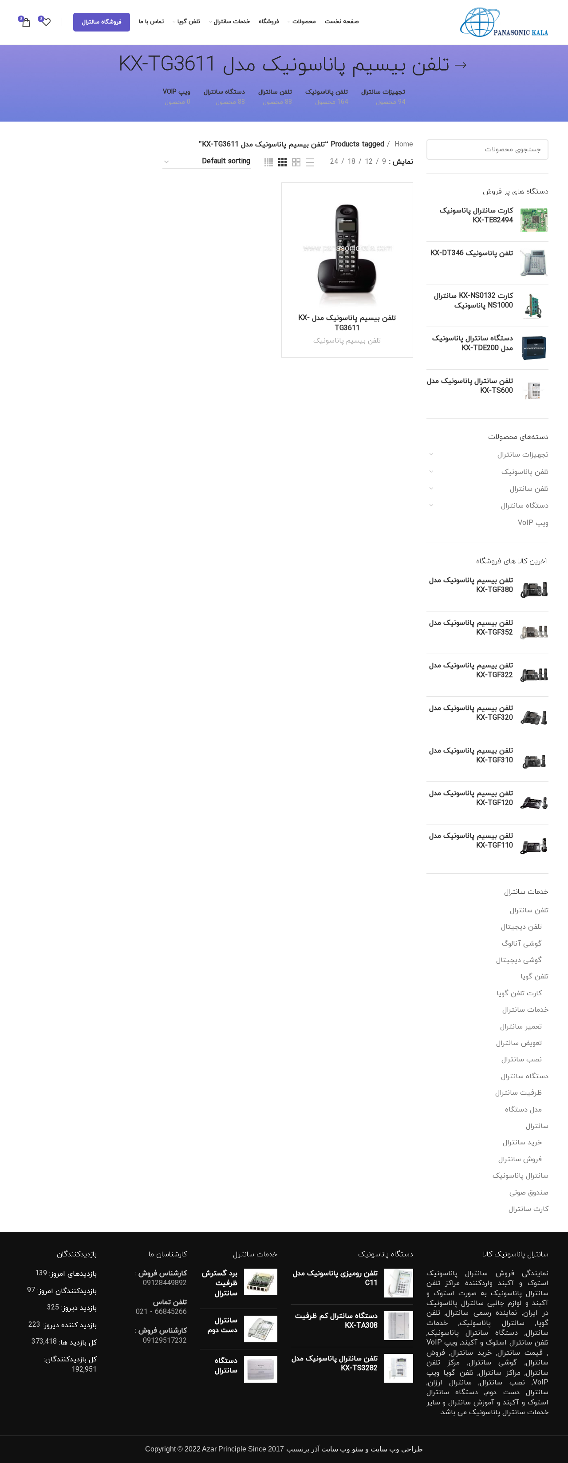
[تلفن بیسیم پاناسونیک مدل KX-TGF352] (534, 632)
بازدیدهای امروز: (72, 1274)
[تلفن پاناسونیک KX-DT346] (534, 262)
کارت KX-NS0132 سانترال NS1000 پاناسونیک (473, 301)
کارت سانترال (528, 1209)
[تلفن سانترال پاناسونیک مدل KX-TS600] (534, 390)
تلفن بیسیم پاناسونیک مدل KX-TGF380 (471, 585)
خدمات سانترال (525, 1010)
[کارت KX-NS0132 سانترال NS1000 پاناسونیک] (534, 305)
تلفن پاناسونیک (524, 472)
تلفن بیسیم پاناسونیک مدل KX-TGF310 (471, 755)
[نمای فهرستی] (310, 162)
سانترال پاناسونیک (520, 1176)
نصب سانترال (521, 1060)
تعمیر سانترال (521, 1027)
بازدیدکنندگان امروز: (66, 1291)
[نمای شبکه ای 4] (268, 162)
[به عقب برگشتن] (461, 65)
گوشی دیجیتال (519, 960)
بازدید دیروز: (78, 1308)
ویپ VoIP (533, 523)
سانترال (537, 1126)
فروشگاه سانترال (101, 22)
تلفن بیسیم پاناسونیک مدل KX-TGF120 (471, 798)
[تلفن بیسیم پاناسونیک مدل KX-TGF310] (534, 760)
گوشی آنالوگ (522, 944)
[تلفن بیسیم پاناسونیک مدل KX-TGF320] (534, 717)
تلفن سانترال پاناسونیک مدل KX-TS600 (470, 386)
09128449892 (165, 1283)
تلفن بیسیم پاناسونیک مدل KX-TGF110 (471, 841)
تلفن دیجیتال (521, 927)
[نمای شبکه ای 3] (282, 162)
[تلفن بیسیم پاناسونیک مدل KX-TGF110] (534, 845)
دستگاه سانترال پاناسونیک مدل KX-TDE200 (472, 343)
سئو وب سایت (342, 1449)
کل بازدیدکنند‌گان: (70, 1359)
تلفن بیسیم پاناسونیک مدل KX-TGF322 (471, 670)
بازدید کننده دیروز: (68, 1325)
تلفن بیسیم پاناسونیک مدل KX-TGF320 (471, 713)
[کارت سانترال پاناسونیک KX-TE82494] (534, 220)
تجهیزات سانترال (522, 455)
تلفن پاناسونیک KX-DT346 (471, 253)
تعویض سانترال (519, 1043)
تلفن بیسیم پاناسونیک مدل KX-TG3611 (347, 323)
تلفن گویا (534, 977)
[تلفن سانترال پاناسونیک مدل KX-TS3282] (398, 1368)
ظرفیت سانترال (518, 1093)
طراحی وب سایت (397, 1449)
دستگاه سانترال (524, 506)
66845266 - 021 (161, 1312)
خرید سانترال (522, 1143)
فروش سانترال (520, 1159)
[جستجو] (438, 149)
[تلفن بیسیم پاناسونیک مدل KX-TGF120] (534, 803)
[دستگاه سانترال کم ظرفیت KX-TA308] (398, 1325)
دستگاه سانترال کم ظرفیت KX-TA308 (336, 1321)
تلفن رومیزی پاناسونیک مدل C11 (335, 1278)
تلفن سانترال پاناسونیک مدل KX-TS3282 (335, 1363)
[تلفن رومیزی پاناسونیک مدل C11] (398, 1283)
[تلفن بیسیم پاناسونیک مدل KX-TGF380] (534, 590)
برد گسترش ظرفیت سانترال (219, 1283)
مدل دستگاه (523, 1110)
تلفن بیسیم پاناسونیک (347, 341)
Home (402, 145)
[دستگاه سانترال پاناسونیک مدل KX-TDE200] (534, 348)
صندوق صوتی (528, 1193)
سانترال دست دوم (222, 1325)
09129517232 (165, 1341)
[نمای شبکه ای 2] (296, 162)
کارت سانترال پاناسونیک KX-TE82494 (476, 215)
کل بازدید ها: (77, 1343)
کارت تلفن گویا (519, 993)
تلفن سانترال (529, 489)
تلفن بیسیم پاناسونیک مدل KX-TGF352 (471, 628)
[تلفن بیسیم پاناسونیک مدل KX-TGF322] (534, 675)
